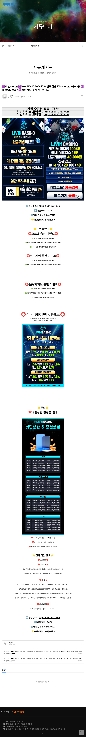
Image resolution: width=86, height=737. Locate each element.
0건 (11, 97)
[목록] (82, 95)
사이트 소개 (5, 712)
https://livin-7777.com (49, 206)
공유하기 (81, 46)
